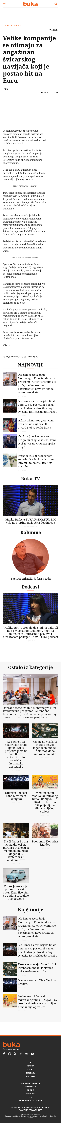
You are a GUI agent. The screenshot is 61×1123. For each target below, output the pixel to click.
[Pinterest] (11, 115)
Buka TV (30, 480)
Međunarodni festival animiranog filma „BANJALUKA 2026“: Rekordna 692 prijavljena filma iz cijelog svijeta (45, 806)
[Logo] (30, 4)
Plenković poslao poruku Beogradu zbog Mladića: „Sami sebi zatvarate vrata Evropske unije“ (37, 444)
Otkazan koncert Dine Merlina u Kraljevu (16, 800)
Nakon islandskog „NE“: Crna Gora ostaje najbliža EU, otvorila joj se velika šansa (36, 426)
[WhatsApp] (11, 122)
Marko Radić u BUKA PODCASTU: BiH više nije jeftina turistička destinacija (30, 523)
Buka (6, 89)
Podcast (30, 589)
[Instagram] (9, 1063)
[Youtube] (32, 1063)
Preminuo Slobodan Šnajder (45, 849)
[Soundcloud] (26, 1063)
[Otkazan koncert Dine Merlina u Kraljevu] (16, 786)
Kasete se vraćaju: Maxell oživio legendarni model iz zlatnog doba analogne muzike (44, 752)
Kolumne (30, 534)
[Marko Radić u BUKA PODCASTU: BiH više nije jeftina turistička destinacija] (30, 502)
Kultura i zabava (12, 25)
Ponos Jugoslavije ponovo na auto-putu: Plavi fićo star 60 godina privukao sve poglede (16, 899)
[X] (11, 109)
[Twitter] (15, 1063)
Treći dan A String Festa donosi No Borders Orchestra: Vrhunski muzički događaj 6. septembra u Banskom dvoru (16, 857)
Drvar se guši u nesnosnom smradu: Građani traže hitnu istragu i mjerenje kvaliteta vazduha (36, 463)
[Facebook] (11, 102)
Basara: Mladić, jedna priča (30, 581)
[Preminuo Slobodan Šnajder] (45, 837)
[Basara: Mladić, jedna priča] (30, 559)
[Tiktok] (21, 1063)
